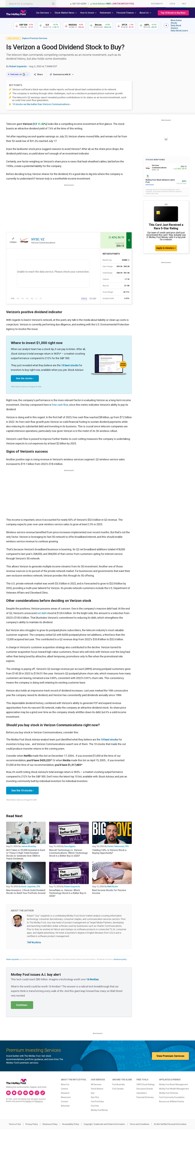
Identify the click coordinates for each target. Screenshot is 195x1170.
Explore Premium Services (34, 38)
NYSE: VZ (38, 239)
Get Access (150, 185)
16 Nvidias (92, 979)
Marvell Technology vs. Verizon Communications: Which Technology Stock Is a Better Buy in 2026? (68, 853)
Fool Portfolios (97, 1101)
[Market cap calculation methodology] (128, 260)
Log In (172, 4)
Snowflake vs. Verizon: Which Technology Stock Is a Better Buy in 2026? (67, 893)
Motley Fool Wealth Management (174, 1089)
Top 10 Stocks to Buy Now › (173, 13)
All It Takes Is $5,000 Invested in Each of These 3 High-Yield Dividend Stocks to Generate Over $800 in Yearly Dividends (25, 854)
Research (65, 1093)
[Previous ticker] (9, 25)
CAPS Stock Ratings (145, 1084)
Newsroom (66, 1097)
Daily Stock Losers (179, 30)
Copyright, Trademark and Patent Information (104, 1124)
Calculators (141, 1093)
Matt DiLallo (112, 886)
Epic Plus (95, 1097)
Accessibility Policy (70, 1124)
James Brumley (28, 846)
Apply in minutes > (166, 248)
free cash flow (60, 404)
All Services (96, 1084)
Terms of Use (15, 1124)
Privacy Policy (32, 1124)
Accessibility (157, 4)
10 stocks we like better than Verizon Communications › (41, 104)
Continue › (22, 1004)
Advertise (65, 1106)
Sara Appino (70, 846)
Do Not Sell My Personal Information (170, 1124)
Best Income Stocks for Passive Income (109, 891)
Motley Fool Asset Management (173, 1084)
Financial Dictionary (145, 1097)
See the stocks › (25, 378)
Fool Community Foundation (171, 1097)
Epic (93, 1093)
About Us (65, 1084)
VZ (35, 123)
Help (184, 4)
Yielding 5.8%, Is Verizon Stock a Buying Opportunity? (109, 851)
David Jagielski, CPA (30, 886)
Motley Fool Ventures (168, 1093)
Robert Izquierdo (18, 66)
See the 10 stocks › (22, 790)
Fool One (95, 1106)
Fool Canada (117, 1089)
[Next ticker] (166, 25)
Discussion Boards (144, 1089)
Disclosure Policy (50, 1124)
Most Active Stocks (176, 21)
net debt (42, 613)
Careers (64, 1089)
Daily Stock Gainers (176, 26)
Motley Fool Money (99, 1110)
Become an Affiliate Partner (171, 1101)
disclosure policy (120, 959)
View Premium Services (170, 1055)
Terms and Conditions (139, 1124)
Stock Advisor (97, 1089)
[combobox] (30, 3)
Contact (64, 1101)
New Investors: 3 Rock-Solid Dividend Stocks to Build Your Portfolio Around (25, 891)
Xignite (28, 1101)
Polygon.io (39, 1101)
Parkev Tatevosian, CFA (118, 846)
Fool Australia (118, 1084)
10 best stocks (69, 365)
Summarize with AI (62, 74)
